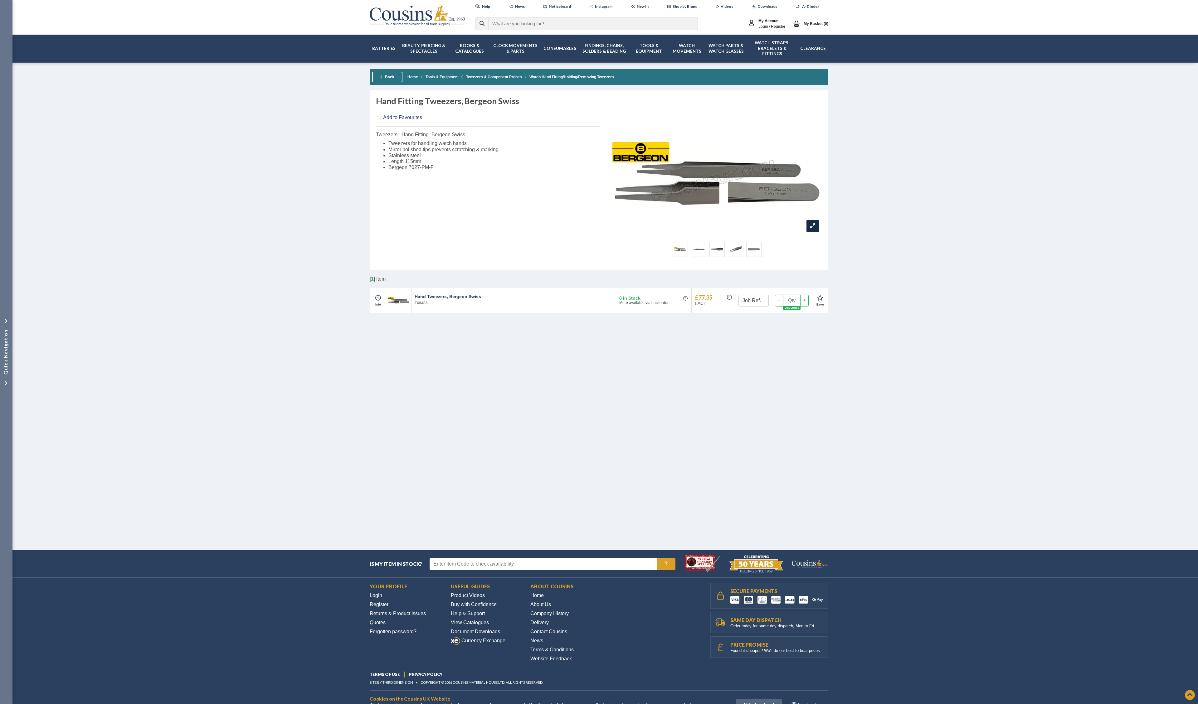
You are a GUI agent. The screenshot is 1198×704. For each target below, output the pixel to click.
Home (412, 77)
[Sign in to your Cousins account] (753, 23)
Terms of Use (385, 674)
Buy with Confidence (474, 604)
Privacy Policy (425, 674)
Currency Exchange (482, 640)
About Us (540, 604)
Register (379, 604)
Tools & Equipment (442, 77)
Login (376, 595)
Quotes (378, 622)
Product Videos (468, 595)
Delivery (539, 622)
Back (389, 77)
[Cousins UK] (417, 16)
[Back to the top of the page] (1190, 695)
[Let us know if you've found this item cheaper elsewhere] (729, 297)
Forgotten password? (393, 631)
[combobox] (587, 23)
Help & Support (468, 613)
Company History (549, 613)
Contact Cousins (548, 631)
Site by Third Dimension (391, 682)
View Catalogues (470, 622)
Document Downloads (475, 631)
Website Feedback (551, 658)
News (536, 640)
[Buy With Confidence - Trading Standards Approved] (703, 563)
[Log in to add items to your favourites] (820, 298)
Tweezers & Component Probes (494, 77)
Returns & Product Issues (398, 613)
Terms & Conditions (552, 649)
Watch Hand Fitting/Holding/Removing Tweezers (571, 77)
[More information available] (378, 298)
